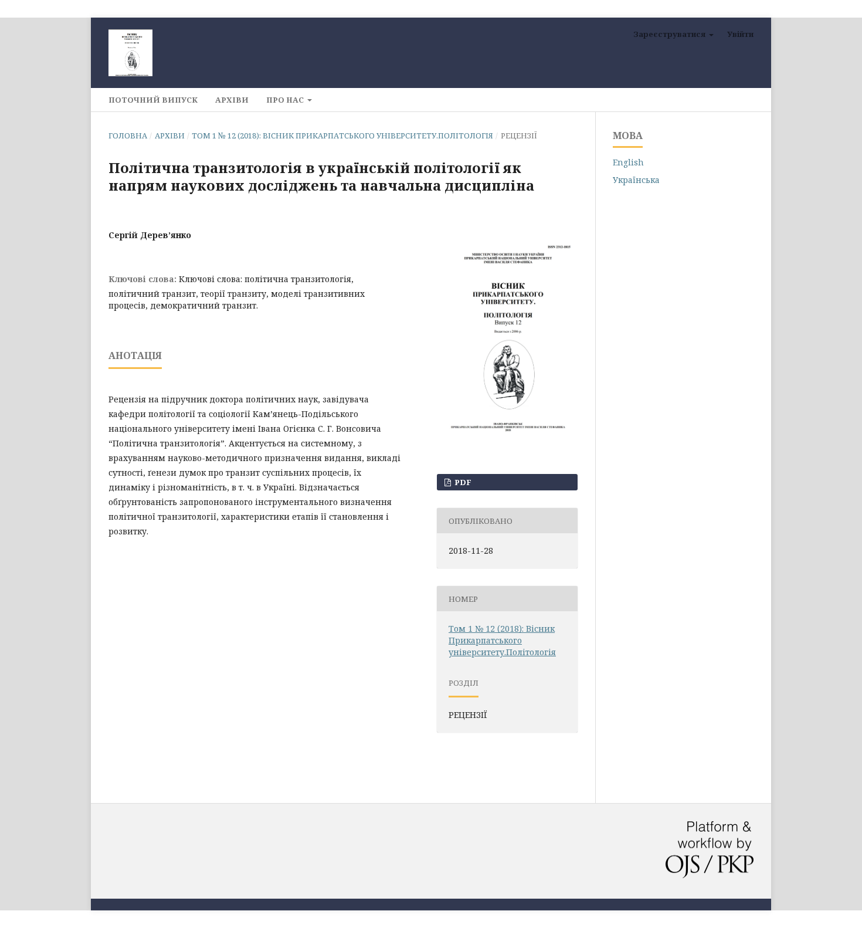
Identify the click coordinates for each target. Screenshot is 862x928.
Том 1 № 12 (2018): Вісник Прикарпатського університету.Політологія (342, 135)
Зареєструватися (670, 34)
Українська (636, 179)
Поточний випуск (153, 99)
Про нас (286, 99)
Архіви (232, 99)
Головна (127, 135)
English (628, 162)
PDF (462, 482)
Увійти (740, 34)
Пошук (730, 99)
